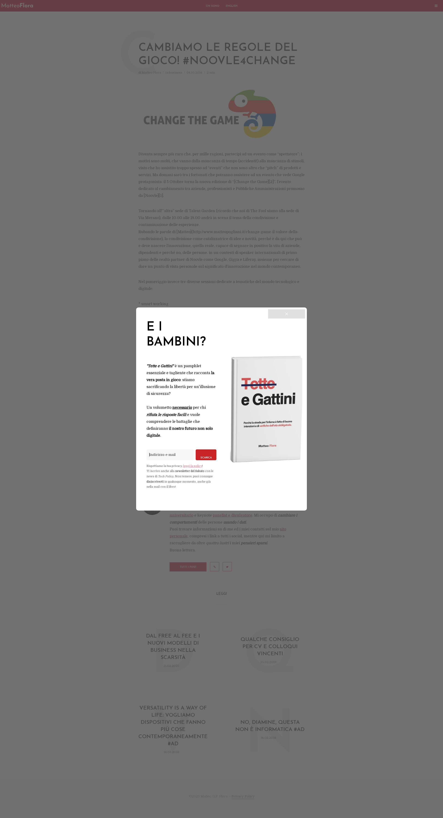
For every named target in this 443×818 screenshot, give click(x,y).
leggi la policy (192, 466)
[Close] (286, 314)
